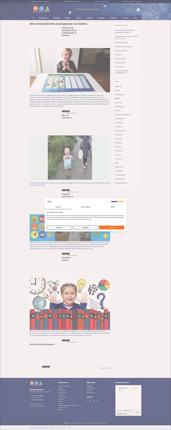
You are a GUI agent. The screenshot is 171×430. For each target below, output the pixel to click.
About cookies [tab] (85, 207)
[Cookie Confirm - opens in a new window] (117, 201)
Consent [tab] (58, 207)
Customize (85, 227)
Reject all (59, 227)
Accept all (112, 227)
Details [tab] (113, 207)
